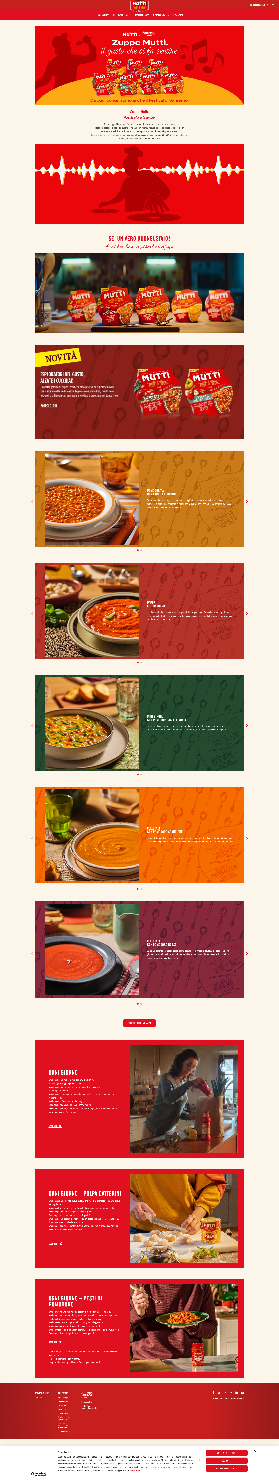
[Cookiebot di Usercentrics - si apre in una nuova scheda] (38, 1474)
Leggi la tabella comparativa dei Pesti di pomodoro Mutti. (75, 1362)
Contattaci (39, 1397)
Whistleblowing (64, 1431)
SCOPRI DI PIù (55, 1342)
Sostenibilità (63, 1413)
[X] (219, 1392)
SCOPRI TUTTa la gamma (139, 1023)
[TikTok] (231, 1392)
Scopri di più (55, 1126)
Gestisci (225, 1460)
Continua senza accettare (227, 1468)
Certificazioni (63, 1401)
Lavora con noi (63, 1409)
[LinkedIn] (237, 1392)
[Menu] (66, 5)
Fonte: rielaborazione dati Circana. (64, 1358)
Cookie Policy (135, 1470)
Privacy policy (86, 1402)
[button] (102, 15)
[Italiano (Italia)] (273, 5)
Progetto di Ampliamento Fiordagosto (63, 1425)
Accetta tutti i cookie (227, 1453)
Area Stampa (63, 1397)
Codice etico (62, 1405)
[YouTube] (242, 1392)
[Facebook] (213, 1392)
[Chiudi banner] (255, 1451)
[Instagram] (225, 1392)
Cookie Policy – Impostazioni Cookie (89, 1407)
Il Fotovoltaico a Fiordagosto (64, 1418)
